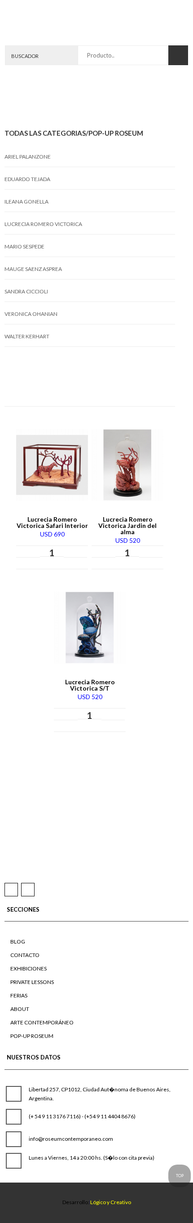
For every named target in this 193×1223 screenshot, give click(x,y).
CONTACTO (24, 955)
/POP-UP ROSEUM (114, 133)
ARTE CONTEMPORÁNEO (42, 1022)
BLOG (17, 941)
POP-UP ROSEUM (31, 1035)
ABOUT (19, 1009)
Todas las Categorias (45, 133)
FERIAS (18, 995)
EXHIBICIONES (28, 968)
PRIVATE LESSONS (32, 982)
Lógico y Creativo (110, 1202)
